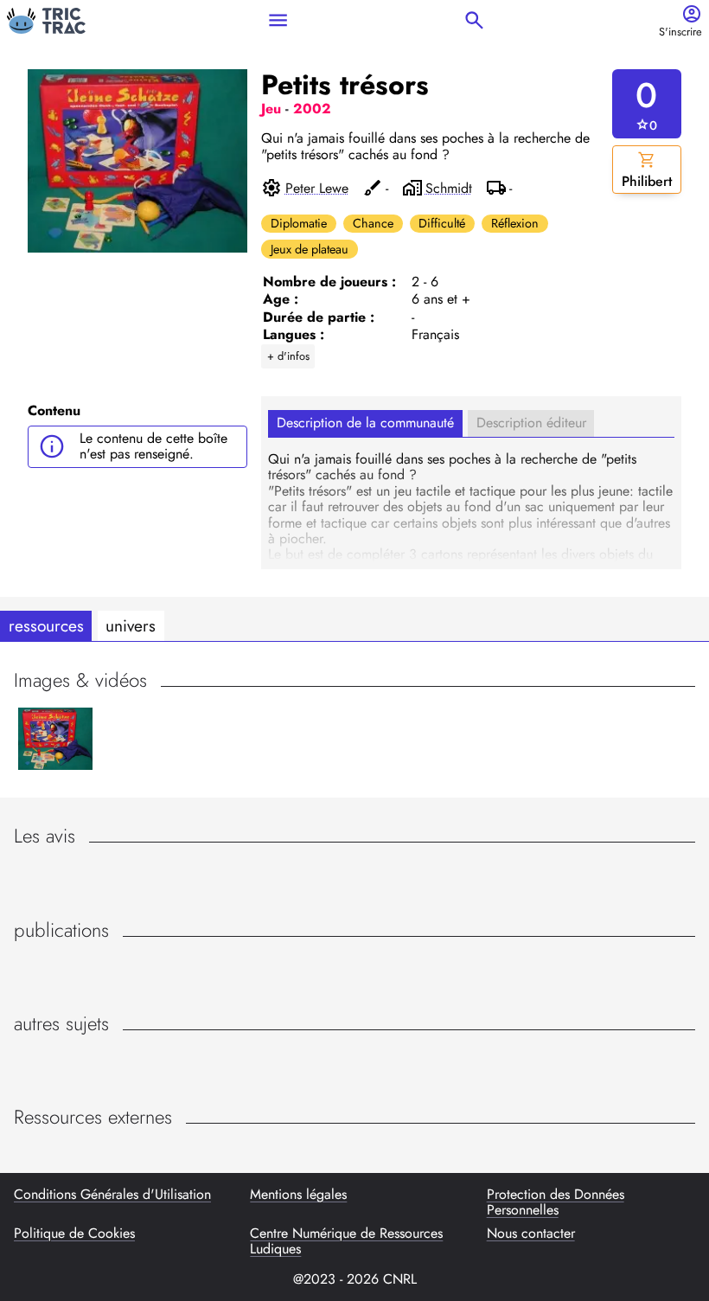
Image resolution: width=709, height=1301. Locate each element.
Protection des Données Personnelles (555, 1203)
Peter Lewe (316, 188)
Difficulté (441, 223)
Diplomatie (299, 223)
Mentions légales (298, 1195)
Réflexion (515, 223)
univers (130, 625)
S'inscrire (680, 32)
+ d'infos (288, 356)
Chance (373, 223)
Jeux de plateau (309, 249)
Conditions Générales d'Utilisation (112, 1195)
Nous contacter (531, 1234)
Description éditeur (531, 423)
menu (278, 20)
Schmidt (448, 188)
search (474, 20)
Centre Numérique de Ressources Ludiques (346, 1242)
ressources (46, 625)
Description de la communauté (365, 423)
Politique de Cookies (74, 1234)
